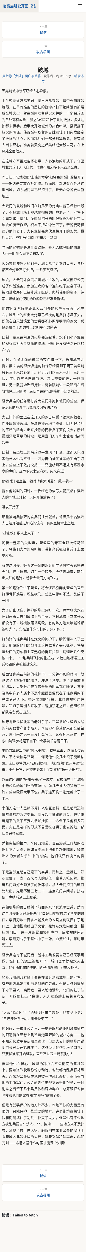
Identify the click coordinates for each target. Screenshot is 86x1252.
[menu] (80, 6)
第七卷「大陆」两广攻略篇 (21, 76)
